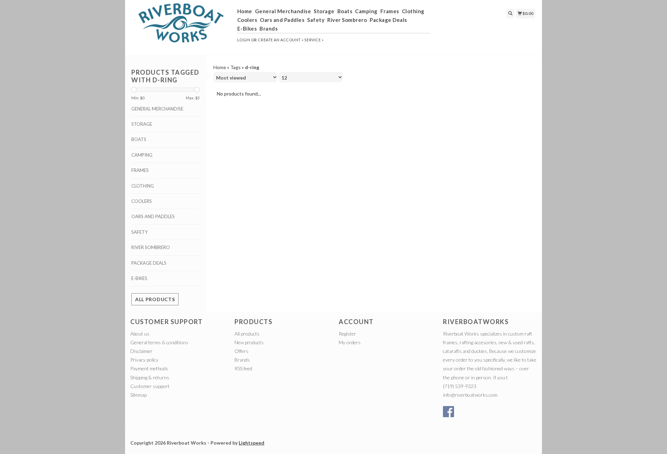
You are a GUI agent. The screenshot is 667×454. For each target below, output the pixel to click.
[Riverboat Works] (181, 27)
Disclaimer (141, 351)
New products (249, 342)
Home (244, 11)
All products (155, 299)
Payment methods (149, 368)
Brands (269, 28)
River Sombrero (347, 20)
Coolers (247, 20)
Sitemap (138, 395)
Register (347, 334)
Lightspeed (251, 443)
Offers (241, 351)
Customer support (150, 386)
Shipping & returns (149, 377)
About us (139, 334)
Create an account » (280, 40)
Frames (389, 11)
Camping (366, 11)
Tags (235, 67)
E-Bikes (247, 28)
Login (243, 40)
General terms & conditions (159, 342)
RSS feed (243, 368)
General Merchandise (283, 11)
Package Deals (388, 20)
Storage (324, 11)
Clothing (413, 11)
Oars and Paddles (282, 20)
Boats (345, 11)
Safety (315, 20)
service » (313, 40)
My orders (350, 342)
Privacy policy (144, 360)
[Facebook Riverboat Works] (448, 411)
